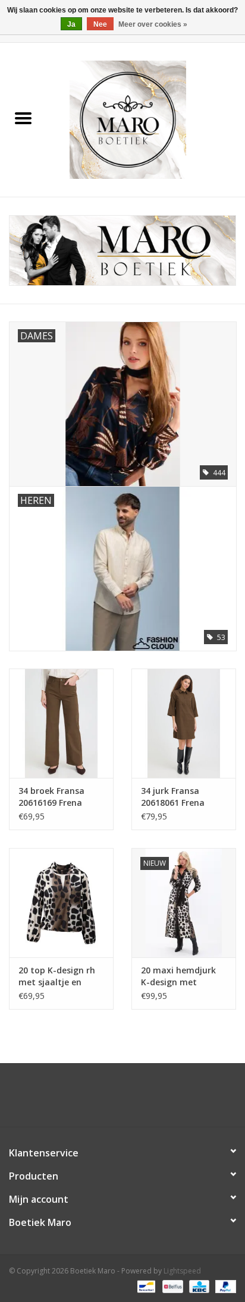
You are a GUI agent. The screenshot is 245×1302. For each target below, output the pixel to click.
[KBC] (198, 1286)
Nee (100, 24)
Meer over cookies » (152, 24)
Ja (71, 24)
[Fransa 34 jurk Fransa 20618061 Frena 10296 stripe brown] (183, 723)
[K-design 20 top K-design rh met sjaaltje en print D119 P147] (61, 902)
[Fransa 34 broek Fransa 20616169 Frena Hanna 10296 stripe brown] (61, 723)
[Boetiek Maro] (145, 118)
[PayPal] (223, 1286)
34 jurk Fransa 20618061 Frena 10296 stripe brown (180, 797)
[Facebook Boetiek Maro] (111, 1099)
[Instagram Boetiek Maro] (133, 1099)
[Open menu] (23, 118)
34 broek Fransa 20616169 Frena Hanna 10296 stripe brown (58, 797)
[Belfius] (171, 1286)
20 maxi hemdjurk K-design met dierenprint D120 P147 (178, 976)
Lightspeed (182, 1271)
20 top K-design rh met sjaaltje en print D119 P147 (56, 976)
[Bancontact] (145, 1286)
